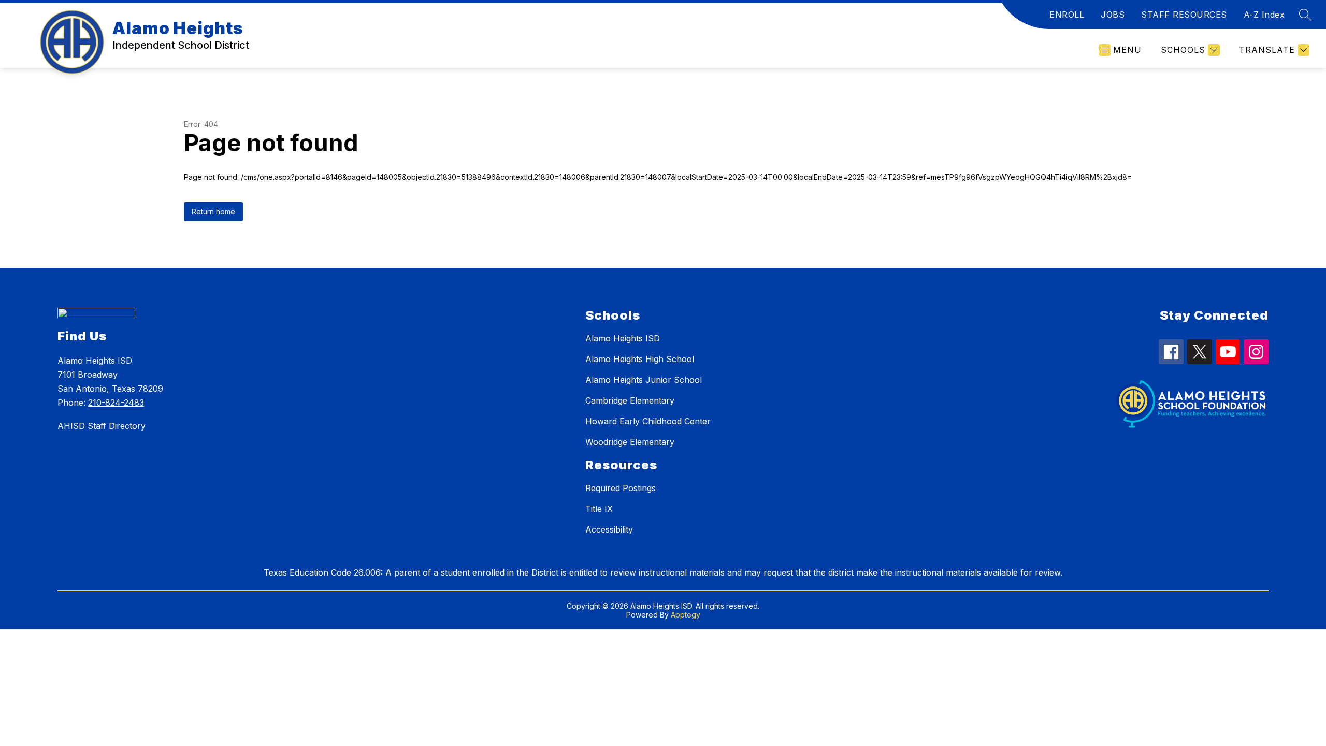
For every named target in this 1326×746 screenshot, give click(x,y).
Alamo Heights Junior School (643, 380)
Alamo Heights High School (639, 359)
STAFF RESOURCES (1184, 14)
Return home (213, 211)
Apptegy (685, 614)
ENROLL (1066, 14)
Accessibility (609, 529)
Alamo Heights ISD (622, 338)
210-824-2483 (116, 402)
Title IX (599, 509)
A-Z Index (1264, 14)
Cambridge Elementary (629, 400)
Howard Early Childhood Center (648, 421)
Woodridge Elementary (629, 442)
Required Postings (620, 488)
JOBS (1113, 14)
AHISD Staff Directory (101, 426)
